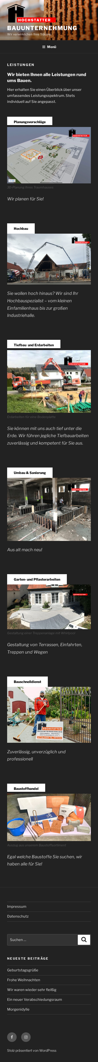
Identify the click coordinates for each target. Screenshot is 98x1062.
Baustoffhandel (26, 789)
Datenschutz (18, 916)
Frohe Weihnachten (23, 980)
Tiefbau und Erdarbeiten (34, 345)
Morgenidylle (18, 1009)
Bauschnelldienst (27, 682)
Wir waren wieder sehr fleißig (31, 990)
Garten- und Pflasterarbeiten (37, 579)
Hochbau (21, 228)
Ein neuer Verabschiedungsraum (34, 999)
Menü (51, 47)
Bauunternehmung (42, 28)
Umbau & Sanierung (30, 473)
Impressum (16, 906)
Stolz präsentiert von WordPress (31, 1050)
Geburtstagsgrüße (22, 970)
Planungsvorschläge (30, 122)
